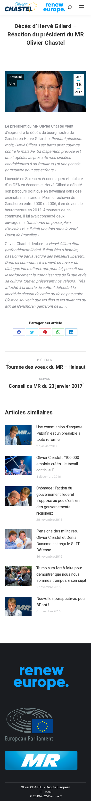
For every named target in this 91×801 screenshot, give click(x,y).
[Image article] (18, 435)
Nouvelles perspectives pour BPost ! (61, 601)
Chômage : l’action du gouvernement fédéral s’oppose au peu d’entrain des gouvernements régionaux (58, 500)
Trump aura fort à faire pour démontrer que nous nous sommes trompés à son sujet (61, 574)
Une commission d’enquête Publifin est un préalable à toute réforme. (59, 433)
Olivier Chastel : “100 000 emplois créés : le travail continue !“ (57, 463)
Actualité (15, 77)
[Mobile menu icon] (81, 7)
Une (12, 83)
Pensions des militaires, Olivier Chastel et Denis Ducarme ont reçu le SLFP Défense (58, 540)
